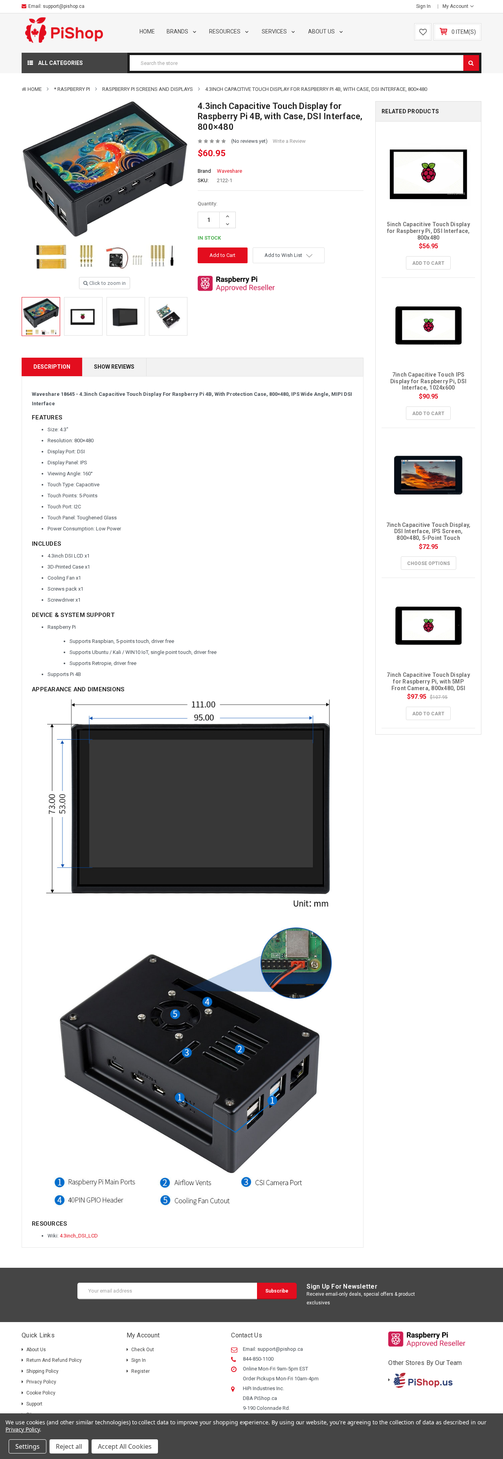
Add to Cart (428, 263)
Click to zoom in (107, 283)
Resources (225, 31)
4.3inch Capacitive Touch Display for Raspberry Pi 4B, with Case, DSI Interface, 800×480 (316, 89)
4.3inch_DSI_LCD (79, 1236)
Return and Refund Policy (54, 1360)
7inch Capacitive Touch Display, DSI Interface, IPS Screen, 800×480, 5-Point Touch (429, 531)
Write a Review (289, 141)
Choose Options (428, 563)
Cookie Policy (40, 1393)
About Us (322, 31)
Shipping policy (42, 1371)
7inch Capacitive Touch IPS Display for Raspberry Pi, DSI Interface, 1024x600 (429, 381)
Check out (142, 1349)
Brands (178, 31)
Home (147, 31)
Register (140, 1371)
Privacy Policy (41, 1382)
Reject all (69, 1446)
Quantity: (207, 204)
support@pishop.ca (63, 6)
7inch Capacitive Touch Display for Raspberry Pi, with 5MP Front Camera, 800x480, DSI (429, 681)
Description (51, 367)
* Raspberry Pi (72, 89)
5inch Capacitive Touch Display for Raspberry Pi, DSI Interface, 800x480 (429, 231)
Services (275, 31)
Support (34, 1404)
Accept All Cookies (125, 1446)
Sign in (423, 6)
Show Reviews (114, 367)
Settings (27, 1446)
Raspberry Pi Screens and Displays (147, 89)
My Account (456, 6)
